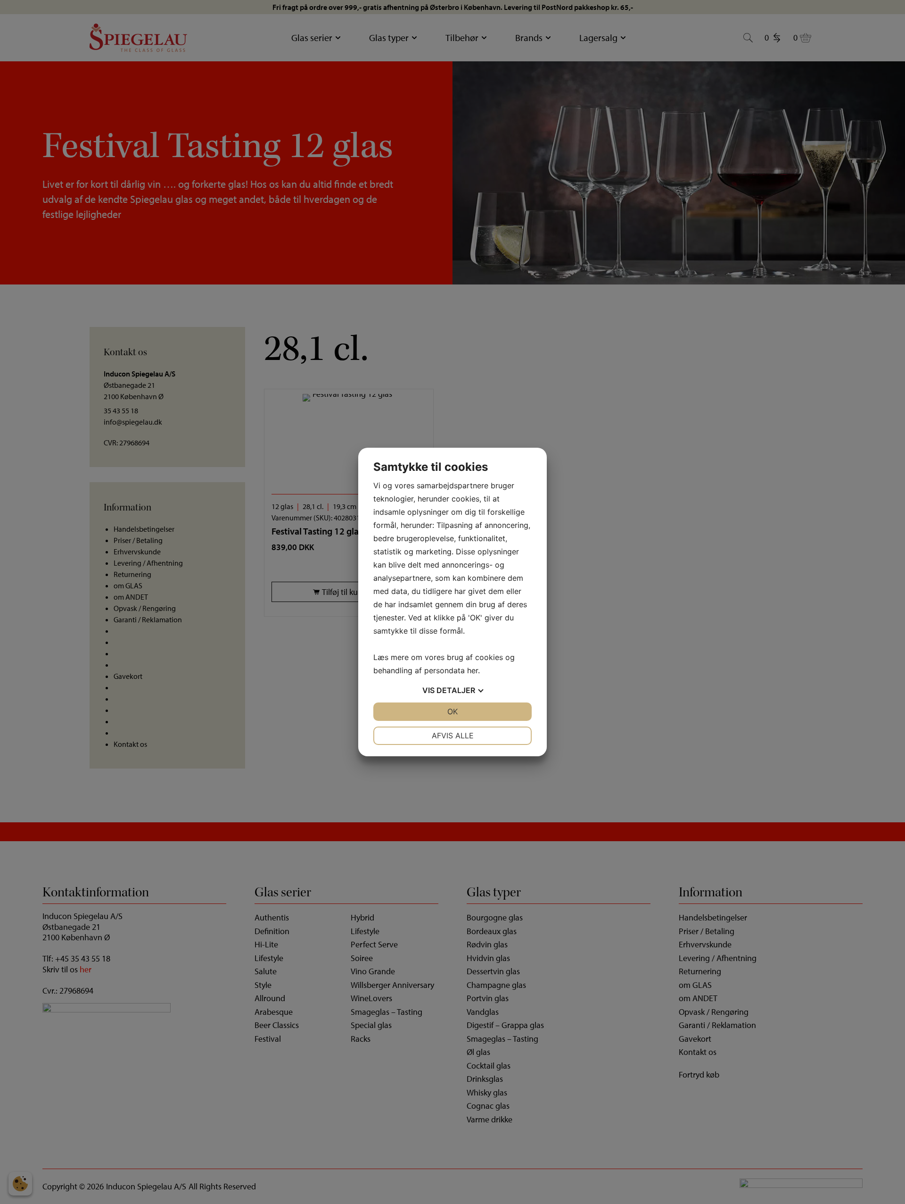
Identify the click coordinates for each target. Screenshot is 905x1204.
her (472, 670)
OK (452, 711)
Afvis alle (453, 735)
